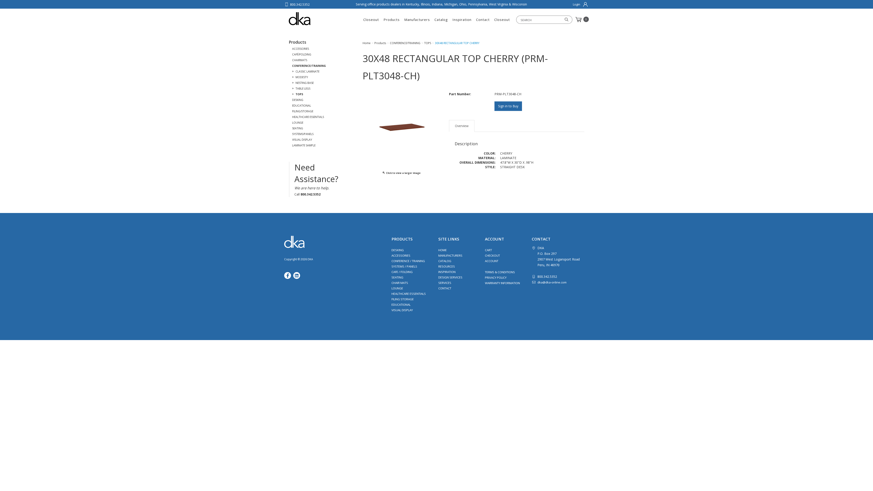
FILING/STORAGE (302, 111)
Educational (401, 305)
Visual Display (402, 310)
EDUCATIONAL (301, 106)
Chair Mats (399, 283)
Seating (397, 277)
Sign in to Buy (508, 106)
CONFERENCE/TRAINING (309, 66)
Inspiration (462, 19)
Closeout (371, 19)
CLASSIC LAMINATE (307, 71)
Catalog (441, 19)
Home (442, 250)
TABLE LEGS (303, 88)
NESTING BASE (305, 83)
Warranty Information (502, 283)
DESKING (297, 100)
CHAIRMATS (299, 60)
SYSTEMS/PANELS (303, 134)
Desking (397, 250)
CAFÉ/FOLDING (301, 54)
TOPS (299, 94)
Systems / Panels (404, 266)
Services (444, 283)
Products (392, 19)
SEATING (297, 128)
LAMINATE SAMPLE (304, 145)
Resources (446, 266)
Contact (483, 19)
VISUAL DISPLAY (302, 140)
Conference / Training (408, 261)
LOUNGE (297, 123)
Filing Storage (402, 299)
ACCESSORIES (300, 49)
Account (491, 261)
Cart (488, 250)
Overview (462, 126)
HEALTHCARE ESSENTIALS (308, 117)
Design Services (450, 277)
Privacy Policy (496, 278)
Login (576, 4)
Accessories (400, 255)
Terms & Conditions (500, 272)
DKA (311, 18)
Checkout (492, 255)
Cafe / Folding (402, 272)
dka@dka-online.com (552, 282)
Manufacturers (417, 19)
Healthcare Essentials (408, 294)
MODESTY (302, 77)
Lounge (397, 288)
